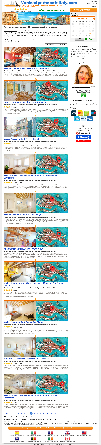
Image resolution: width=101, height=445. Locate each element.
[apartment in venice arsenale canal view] (52, 247)
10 (47, 413)
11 (51, 413)
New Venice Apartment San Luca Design (22, 215)
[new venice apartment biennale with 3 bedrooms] (52, 357)
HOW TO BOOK (93, 1)
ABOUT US (94, 6)
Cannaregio (83, 49)
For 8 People (78, 56)
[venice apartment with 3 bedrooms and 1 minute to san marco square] (52, 281)
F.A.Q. (96, 4)
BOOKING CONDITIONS (91, 3)
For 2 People (87, 53)
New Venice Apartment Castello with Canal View (26, 68)
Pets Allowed (75, 49)
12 (55, 413)
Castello (89, 49)
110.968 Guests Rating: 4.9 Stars (20, 11)
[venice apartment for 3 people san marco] (52, 320)
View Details (20, 77)
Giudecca (81, 53)
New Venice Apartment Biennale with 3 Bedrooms (27, 359)
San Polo (90, 56)
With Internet (81, 51)
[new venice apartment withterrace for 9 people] (52, 100)
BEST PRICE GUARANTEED (53, 10)
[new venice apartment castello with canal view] (52, 66)
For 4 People (74, 55)
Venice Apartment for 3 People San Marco (23, 322)
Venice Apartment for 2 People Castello (22, 139)
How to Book (39, 428)
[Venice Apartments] (41, 7)
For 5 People (82, 55)
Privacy (77, 428)
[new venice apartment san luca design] (52, 212)
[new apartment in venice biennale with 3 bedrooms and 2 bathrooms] (52, 393)
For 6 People (89, 55)
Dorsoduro (75, 53)
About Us (69, 428)
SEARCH (79, 39)
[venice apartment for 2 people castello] (52, 137)
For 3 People (93, 53)
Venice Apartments (27, 428)
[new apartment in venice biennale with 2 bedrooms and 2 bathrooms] (52, 173)
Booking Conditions (52, 428)
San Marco (84, 56)
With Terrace (89, 51)
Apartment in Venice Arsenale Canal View (23, 249)
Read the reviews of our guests (15, 419)
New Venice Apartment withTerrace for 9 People (26, 102)
